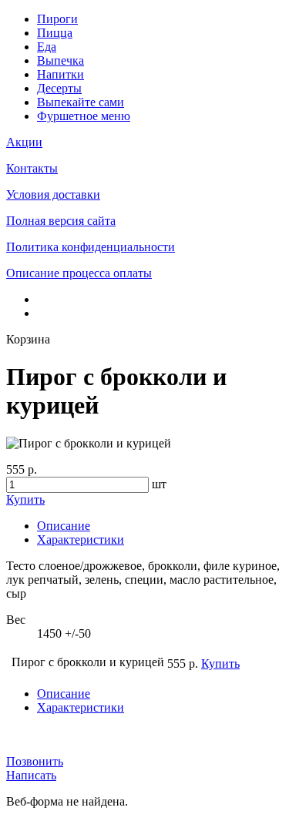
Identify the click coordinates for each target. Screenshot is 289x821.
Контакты (32, 168)
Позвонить (34, 761)
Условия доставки (53, 194)
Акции (24, 142)
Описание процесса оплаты (79, 273)
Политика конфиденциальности (90, 246)
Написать (31, 775)
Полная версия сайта (61, 220)
